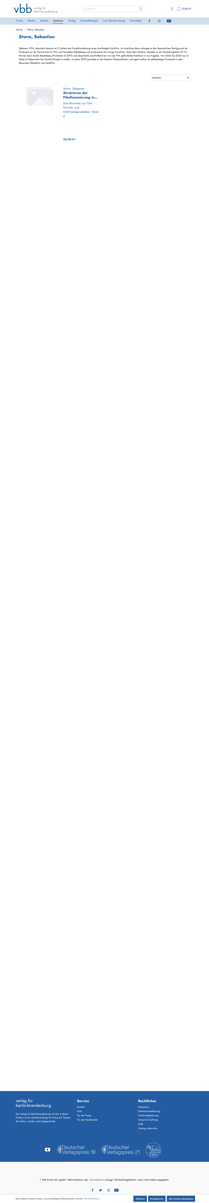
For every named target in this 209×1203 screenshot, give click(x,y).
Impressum (143, 1107)
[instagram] (161, 21)
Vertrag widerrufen (147, 1128)
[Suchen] (140, 9)
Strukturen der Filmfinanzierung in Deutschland (78, 95)
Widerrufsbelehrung (148, 1115)
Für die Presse (84, 1115)
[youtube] (171, 21)
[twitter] (100, 1190)
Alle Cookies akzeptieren (181, 1198)
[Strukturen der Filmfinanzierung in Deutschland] (39, 96)
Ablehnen (140, 1198)
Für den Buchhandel (87, 1119)
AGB (140, 1124)
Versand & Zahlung (148, 1119)
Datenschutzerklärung (149, 1111)
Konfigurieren (157, 1198)
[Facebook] (152, 21)
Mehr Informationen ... (92, 1198)
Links (79, 1111)
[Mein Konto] (171, 9)
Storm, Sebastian (73, 88)
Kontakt (80, 1107)
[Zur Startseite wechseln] (36, 8)
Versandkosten (96, 1179)
